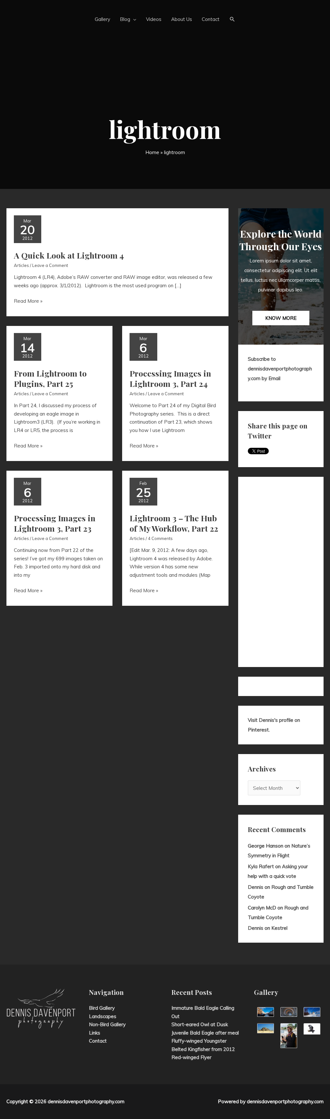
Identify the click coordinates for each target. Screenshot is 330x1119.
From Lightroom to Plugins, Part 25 (50, 378)
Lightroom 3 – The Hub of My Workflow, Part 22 (174, 523)
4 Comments (160, 538)
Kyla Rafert (261, 866)
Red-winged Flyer (191, 1057)
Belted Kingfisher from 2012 (203, 1049)
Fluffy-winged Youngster (199, 1041)
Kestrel (279, 928)
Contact (98, 1041)
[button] (232, 19)
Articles (21, 265)
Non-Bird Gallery (107, 1024)
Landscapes (102, 1016)
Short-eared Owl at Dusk (199, 1024)
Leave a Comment (50, 265)
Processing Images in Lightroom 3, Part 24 (170, 378)
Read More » (28, 301)
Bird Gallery (102, 1008)
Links (94, 1033)
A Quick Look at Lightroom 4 (69, 255)
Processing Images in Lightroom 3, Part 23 (54, 523)
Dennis (255, 887)
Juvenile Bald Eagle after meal (205, 1033)
